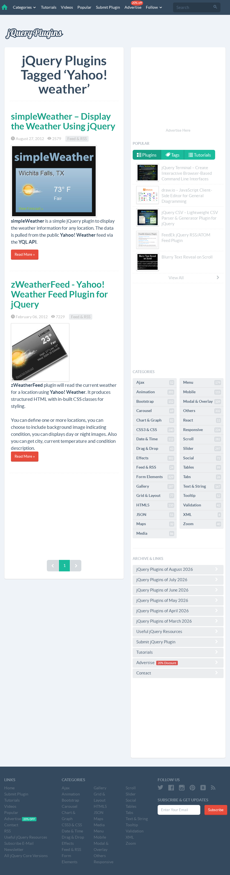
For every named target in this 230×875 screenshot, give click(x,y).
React (201, 420)
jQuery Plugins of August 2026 (164, 569)
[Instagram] (182, 787)
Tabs (201, 476)
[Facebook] (171, 787)
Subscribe (216, 810)
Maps (154, 524)
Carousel (154, 410)
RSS (7, 831)
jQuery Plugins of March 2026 (164, 621)
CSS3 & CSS (154, 429)
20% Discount (167, 663)
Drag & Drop (154, 448)
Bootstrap (154, 401)
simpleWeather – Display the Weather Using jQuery (63, 121)
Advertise (133, 5)
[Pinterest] (192, 787)
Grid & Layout (154, 495)
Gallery (154, 486)
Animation (154, 392)
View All (176, 277)
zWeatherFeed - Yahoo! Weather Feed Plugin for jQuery (59, 294)
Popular (84, 7)
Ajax (154, 382)
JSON (154, 514)
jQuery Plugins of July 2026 (161, 579)
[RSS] (213, 787)
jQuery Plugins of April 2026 (162, 610)
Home (9, 788)
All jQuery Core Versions (26, 855)
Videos (67, 7)
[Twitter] (160, 787)
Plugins (149, 154)
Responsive (201, 429)
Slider (201, 448)
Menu (201, 382)
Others (201, 410)
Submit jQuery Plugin (155, 641)
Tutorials (48, 7)
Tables (201, 467)
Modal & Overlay (201, 401)
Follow (152, 7)
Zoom (201, 524)
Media (154, 533)
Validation (201, 505)
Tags (175, 154)
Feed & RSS (77, 138)
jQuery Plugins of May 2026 (162, 600)
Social (201, 458)
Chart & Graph (154, 420)
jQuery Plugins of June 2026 (162, 590)
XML (201, 514)
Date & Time (154, 439)
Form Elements (154, 476)
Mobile (201, 392)
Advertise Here (178, 130)
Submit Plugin (108, 7)
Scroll (201, 439)
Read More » (25, 254)
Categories (23, 7)
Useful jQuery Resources (159, 631)
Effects (154, 458)
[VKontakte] (203, 787)
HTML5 (154, 505)
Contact (143, 673)
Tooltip (201, 495)
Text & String (201, 486)
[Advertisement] (64, 515)
